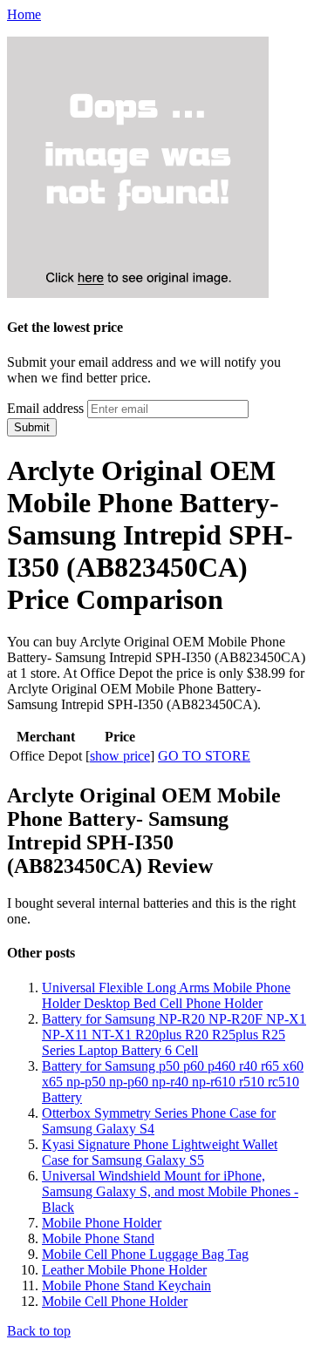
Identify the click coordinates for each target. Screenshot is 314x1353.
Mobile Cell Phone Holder (115, 1301)
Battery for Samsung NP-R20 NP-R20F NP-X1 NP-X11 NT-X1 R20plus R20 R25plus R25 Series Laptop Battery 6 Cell (174, 1034)
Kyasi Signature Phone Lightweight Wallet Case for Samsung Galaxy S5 (159, 1152)
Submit (32, 427)
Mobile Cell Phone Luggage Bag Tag (145, 1254)
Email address (45, 408)
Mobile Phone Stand (98, 1238)
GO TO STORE (204, 755)
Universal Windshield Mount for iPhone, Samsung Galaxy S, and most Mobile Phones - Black (170, 1191)
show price (120, 755)
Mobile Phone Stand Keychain (126, 1285)
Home (24, 14)
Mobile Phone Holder (101, 1222)
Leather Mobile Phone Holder (124, 1269)
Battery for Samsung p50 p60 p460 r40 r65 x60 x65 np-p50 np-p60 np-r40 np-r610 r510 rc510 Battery (173, 1082)
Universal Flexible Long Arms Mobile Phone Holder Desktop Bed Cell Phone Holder (166, 995)
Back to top (39, 1330)
